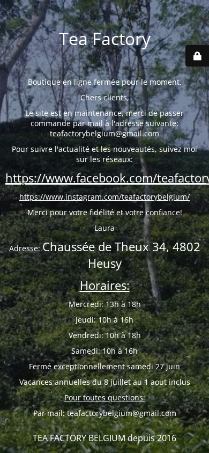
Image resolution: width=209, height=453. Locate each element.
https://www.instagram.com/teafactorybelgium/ (104, 197)
